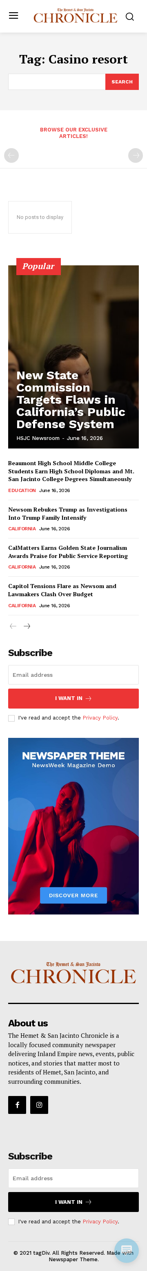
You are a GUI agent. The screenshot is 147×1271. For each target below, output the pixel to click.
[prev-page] (11, 155)
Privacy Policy (100, 718)
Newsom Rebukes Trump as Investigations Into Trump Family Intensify (67, 513)
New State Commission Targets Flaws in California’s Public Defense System (70, 399)
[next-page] (26, 626)
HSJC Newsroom (38, 438)
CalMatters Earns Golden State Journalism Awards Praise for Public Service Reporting (68, 552)
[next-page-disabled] (135, 155)
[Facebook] (17, 1105)
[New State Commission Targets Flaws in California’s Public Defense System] (73, 356)
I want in (68, 698)
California (22, 529)
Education (22, 490)
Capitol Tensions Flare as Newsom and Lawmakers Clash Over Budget (62, 590)
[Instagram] (39, 1105)
